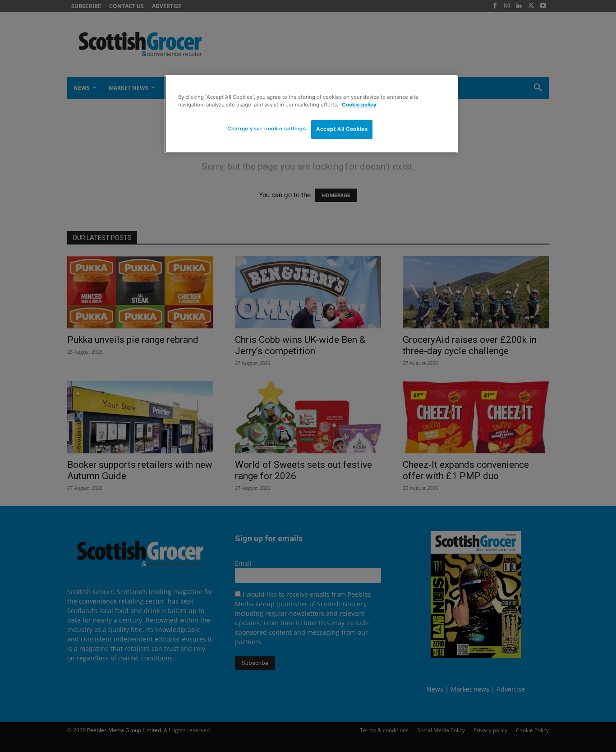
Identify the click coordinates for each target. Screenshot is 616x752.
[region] (311, 114)
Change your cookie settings (266, 128)
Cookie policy (359, 104)
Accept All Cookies (342, 129)
